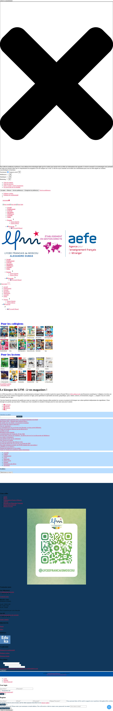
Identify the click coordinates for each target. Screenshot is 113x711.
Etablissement (7, 456)
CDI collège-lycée (75, 394)
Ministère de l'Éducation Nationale (13, 503)
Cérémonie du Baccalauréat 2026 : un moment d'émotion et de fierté (19, 419)
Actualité (2, 384)
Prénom (2, 665)
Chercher (19, 416)
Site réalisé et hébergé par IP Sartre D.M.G (56, 674)
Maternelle (6, 459)
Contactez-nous (4, 596)
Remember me (6, 690)
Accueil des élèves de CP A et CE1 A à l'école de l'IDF (15, 443)
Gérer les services (8, 184)
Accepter (3, 190)
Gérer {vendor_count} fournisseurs (13, 185)
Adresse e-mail (4, 667)
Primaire (6, 462)
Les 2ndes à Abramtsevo (7, 437)
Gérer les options (8, 182)
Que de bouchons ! (5, 426)
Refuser (9, 190)
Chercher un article (5, 415)
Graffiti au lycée (4, 430)
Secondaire (8, 384)
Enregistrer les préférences (31, 190)
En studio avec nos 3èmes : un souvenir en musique (14, 423)
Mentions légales (4, 656)
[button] (56, 84)
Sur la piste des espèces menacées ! (10, 424)
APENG (6, 501)
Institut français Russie (10, 505)
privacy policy (45, 703)
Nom (1, 663)
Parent (2, 626)
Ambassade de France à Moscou (13, 500)
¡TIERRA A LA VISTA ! (7, 446)
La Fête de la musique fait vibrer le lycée (11, 442)
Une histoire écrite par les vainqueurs (10, 438)
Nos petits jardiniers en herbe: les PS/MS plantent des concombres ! (19, 445)
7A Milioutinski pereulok (7, 592)
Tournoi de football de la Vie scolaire (10, 448)
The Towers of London (6, 440)
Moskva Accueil (8, 506)
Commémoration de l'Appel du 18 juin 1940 (12, 434)
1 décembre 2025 (5, 385)
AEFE (5, 497)
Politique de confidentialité (11, 195)
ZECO (5, 498)
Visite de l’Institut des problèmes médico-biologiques (14, 449)
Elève (1, 629)
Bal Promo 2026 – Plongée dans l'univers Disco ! (13, 421)
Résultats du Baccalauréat (7, 432)
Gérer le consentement (6, 710)
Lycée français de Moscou (54, 673)
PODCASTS (7, 460)
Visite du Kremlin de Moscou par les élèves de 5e (14, 429)
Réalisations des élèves (10, 464)
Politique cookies (8, 193)
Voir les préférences (18, 190)
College (6, 454)
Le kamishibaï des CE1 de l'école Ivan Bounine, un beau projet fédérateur (20, 427)
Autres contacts (4, 619)
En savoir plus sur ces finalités (12, 187)
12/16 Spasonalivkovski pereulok (9, 615)
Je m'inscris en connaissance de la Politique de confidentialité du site (19, 668)
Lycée (5, 457)
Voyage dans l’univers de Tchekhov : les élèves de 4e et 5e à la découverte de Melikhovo (25, 435)
